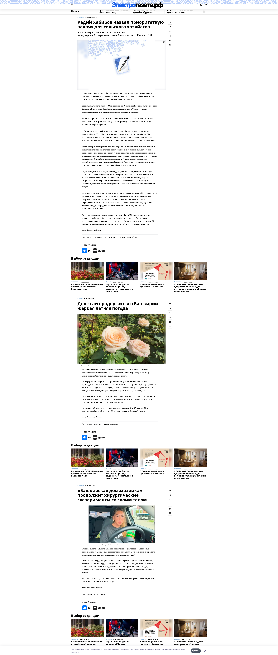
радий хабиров (132, 237)
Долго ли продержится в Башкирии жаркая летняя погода (113, 12)
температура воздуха (110, 424)
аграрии (122, 237)
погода (89, 424)
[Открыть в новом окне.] (87, 250)
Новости (80, 17)
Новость (75, 11)
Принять (195, 651)
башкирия (98, 237)
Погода (80, 299)
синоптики (97, 424)
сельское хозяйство (111, 237)
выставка (90, 237)
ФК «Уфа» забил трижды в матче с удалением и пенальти (180, 12)
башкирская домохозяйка (96, 594)
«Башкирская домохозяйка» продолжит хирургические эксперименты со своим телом (145, 12)
